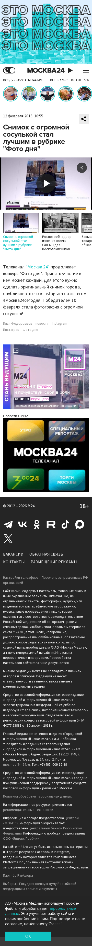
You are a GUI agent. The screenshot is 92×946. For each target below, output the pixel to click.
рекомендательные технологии (28, 809)
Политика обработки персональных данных (37, 796)
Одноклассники (37, 524)
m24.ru (16, 591)
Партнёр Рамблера (18, 875)
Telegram (8, 524)
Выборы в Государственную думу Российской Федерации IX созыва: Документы (39, 886)
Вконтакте (22, 524)
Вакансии (13, 554)
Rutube (51, 524)
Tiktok (65, 524)
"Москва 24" (38, 267)
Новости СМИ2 (15, 416)
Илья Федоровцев (17, 323)
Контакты (14, 562)
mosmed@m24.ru (16, 764)
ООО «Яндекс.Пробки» (21, 838)
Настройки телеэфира (21, 577)
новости (42, 323)
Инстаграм (11, 330)
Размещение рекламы (54, 562)
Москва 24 (46, 70)
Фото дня (30, 330)
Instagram (59, 323)
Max (80, 524)
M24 (31, 506)
